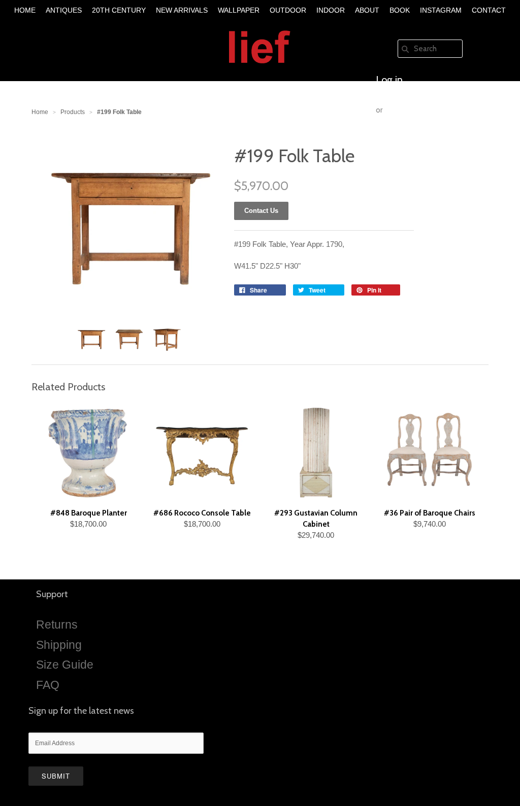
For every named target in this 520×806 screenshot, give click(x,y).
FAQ (47, 684)
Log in (389, 80)
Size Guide (64, 664)
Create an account (415, 140)
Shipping (59, 644)
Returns (57, 624)
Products (72, 112)
